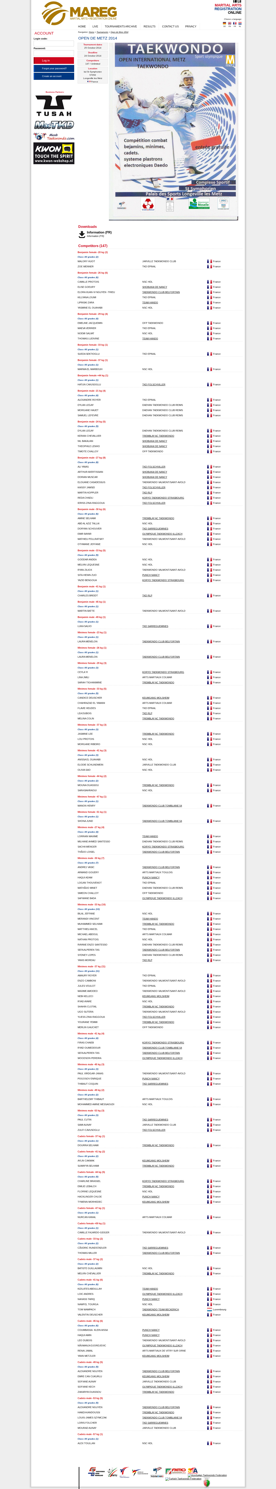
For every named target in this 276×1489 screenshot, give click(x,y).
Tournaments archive (121, 26)
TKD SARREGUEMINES (155, 528)
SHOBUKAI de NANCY (154, 287)
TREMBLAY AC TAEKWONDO (158, 436)
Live (95, 26)
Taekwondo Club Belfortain (161, 292)
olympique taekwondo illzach (162, 534)
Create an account (51, 76)
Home (82, 26)
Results (149, 26)
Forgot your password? (54, 68)
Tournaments (102, 32)
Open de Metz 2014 (119, 32)
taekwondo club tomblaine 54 (162, 805)
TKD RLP (147, 492)
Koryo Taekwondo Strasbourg (163, 497)
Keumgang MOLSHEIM (155, 697)
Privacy (190, 26)
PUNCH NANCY (151, 575)
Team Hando (150, 302)
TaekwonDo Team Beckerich (160, 1309)
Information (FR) (99, 232)
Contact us (170, 26)
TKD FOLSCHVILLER (153, 384)
